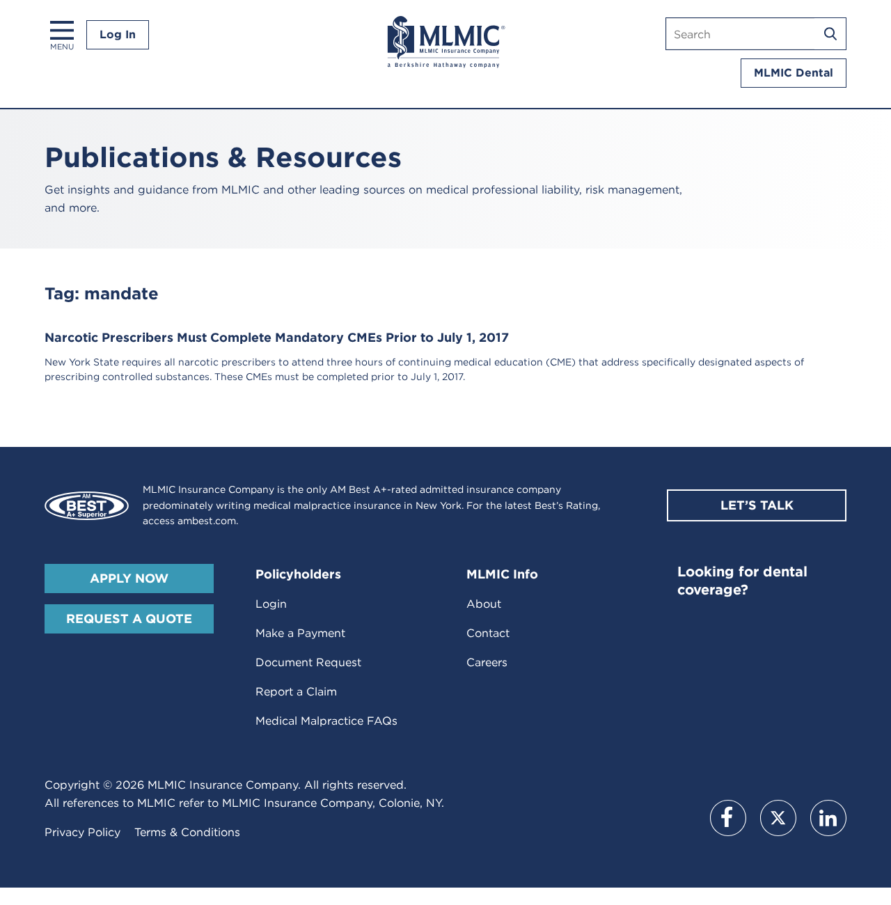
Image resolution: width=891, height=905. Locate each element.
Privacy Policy (82, 832)
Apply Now (129, 578)
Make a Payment (300, 633)
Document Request (308, 662)
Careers (486, 662)
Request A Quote (129, 618)
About (483, 604)
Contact (488, 633)
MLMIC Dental (793, 72)
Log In (118, 34)
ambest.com (207, 520)
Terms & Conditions (187, 832)
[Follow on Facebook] (728, 818)
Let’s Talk (757, 505)
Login (271, 604)
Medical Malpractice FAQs (326, 720)
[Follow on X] (778, 818)
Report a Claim (296, 691)
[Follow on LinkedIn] (828, 818)
